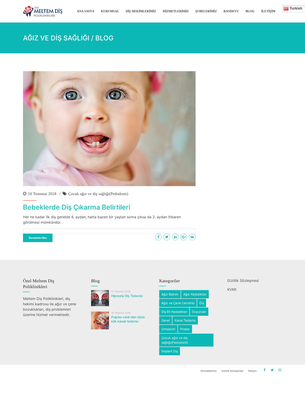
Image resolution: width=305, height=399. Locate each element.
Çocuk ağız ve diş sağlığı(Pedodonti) (98, 193)
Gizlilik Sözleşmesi (243, 280)
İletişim (252, 370)
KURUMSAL (110, 11)
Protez (185, 329)
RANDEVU (231, 11)
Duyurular (199, 312)
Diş (201, 303)
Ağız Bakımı (169, 294)
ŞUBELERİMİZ (206, 11)
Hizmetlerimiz (209, 370)
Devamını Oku (38, 237)
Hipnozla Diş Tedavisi (127, 296)
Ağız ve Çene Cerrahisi (177, 303)
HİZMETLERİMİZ (176, 11)
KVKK (231, 289)
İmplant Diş (169, 351)
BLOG (250, 11)
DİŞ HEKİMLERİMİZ (141, 11)
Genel (165, 320)
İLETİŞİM (268, 11)
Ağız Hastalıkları (195, 294)
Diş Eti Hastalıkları (174, 312)
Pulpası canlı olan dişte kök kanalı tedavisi (128, 319)
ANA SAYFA (85, 11)
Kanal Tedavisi (185, 320)
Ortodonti (168, 329)
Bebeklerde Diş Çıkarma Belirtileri (76, 207)
